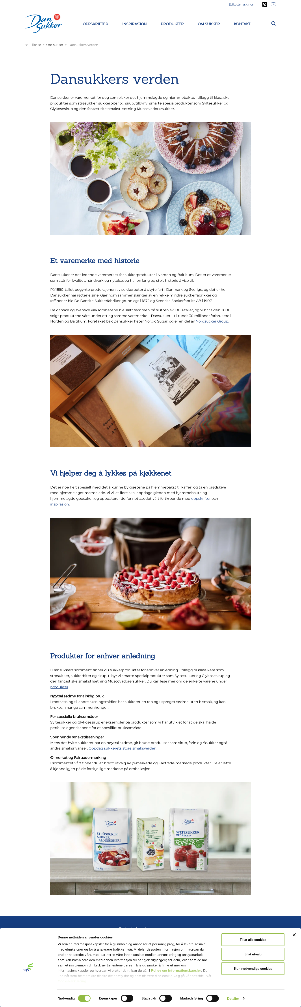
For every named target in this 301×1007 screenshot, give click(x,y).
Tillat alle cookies (253, 940)
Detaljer (233, 998)
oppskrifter (201, 498)
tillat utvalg (253, 954)
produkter (59, 687)
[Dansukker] (43, 23)
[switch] (127, 998)
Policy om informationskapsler (176, 970)
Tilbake (35, 45)
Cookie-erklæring (72, 981)
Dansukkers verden (83, 45)
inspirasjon (59, 504)
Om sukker (54, 45)
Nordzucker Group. (212, 321)
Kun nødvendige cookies (253, 968)
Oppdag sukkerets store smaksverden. (123, 748)
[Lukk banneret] (294, 934)
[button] (95, 23)
